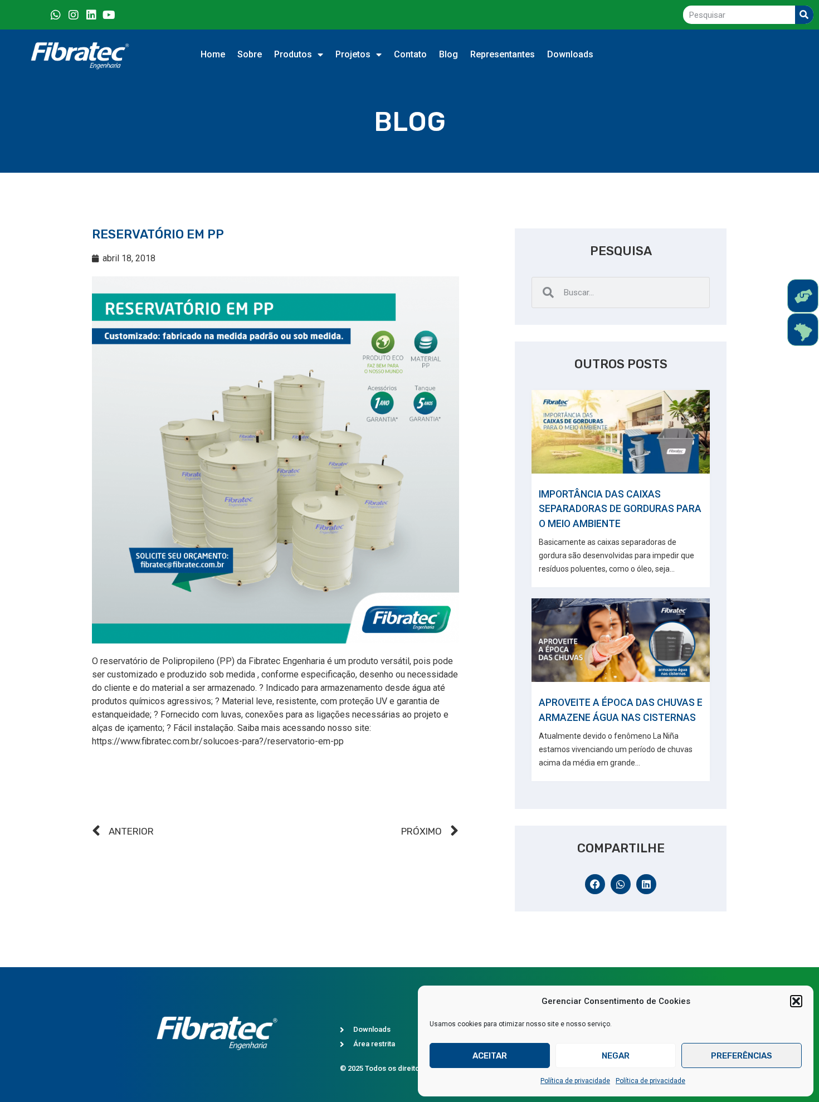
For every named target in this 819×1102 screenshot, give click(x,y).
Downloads (570, 54)
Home (213, 54)
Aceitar (489, 1056)
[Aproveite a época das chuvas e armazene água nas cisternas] (621, 640)
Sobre (249, 54)
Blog (448, 54)
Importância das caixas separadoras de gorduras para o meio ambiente (620, 509)
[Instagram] (73, 15)
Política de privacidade (575, 1081)
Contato (410, 54)
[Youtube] (109, 15)
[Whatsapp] (56, 15)
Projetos (352, 54)
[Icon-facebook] (38, 15)
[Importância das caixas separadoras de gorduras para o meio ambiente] (621, 432)
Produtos (293, 54)
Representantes (502, 54)
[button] (796, 1001)
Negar (616, 1056)
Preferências (741, 1056)
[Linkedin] (91, 15)
